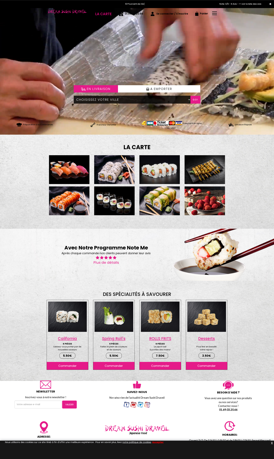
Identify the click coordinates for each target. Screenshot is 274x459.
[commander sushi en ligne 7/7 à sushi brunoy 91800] (67, 12)
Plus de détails (106, 262)
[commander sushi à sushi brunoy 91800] (19, 124)
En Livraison (98, 89)
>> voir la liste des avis (250, 3)
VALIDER (69, 404)
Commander (67, 366)
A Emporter (160, 89)
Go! (195, 99)
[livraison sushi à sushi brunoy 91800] (92, 124)
